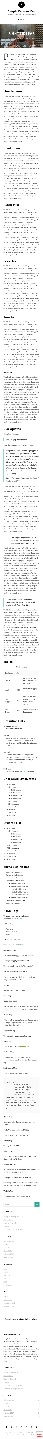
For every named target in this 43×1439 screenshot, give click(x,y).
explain (25, 771)
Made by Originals (10, 1223)
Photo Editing (8, 1226)
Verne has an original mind (13, 1388)
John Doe (8, 681)
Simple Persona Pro (21, 11)
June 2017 (7, 1244)
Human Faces (8, 1220)
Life (5, 1278)
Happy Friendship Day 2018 (13, 1216)
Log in (6, 1296)
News (5, 1282)
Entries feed (8, 1300)
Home (10, 38)
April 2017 (7, 1247)
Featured (7, 1275)
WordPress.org (9, 1306)
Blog (5, 1269)
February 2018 (9, 1241)
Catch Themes (31, 1435)
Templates (18, 38)
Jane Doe (8, 690)
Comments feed (9, 1303)
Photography (8, 1285)
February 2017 (9, 1254)
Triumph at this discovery (13, 1229)
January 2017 (8, 1257)
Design (6, 1272)
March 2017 (8, 1251)
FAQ (20, 918)
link (21, 945)
